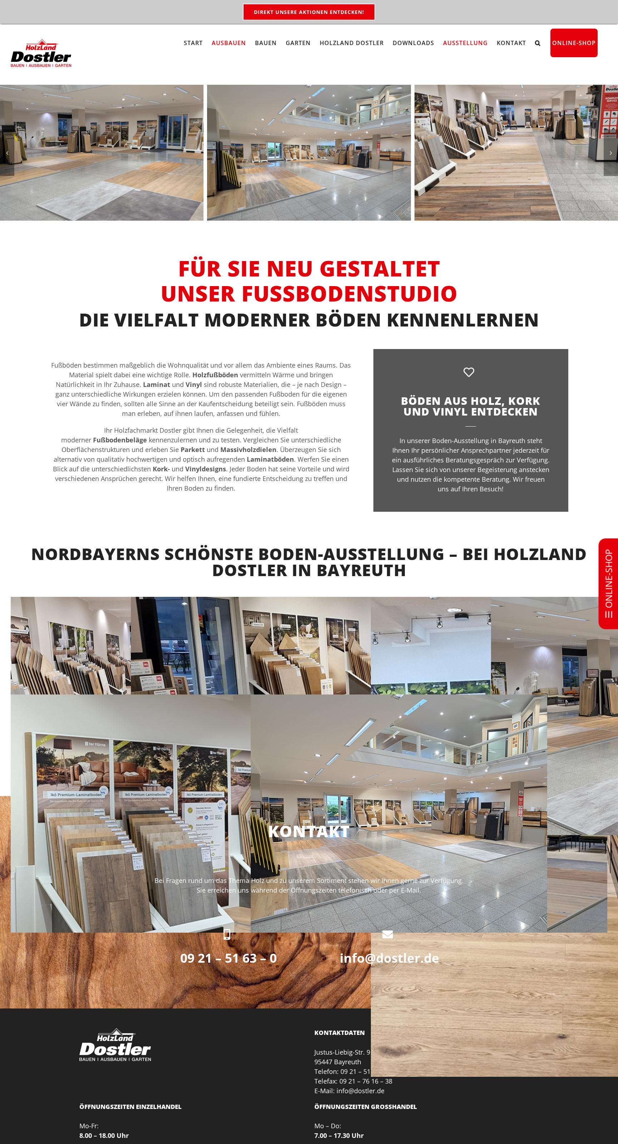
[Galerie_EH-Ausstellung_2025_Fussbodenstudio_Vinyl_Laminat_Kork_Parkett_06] (101, 153)
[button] (538, 43)
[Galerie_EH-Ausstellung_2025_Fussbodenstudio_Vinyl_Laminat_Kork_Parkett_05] (516, 153)
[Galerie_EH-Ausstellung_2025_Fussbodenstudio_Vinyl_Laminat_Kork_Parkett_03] (309, 153)
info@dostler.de (389, 957)
